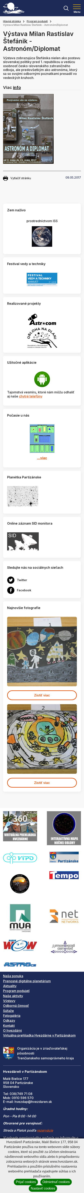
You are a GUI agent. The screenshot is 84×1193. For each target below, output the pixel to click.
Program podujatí (37, 21)
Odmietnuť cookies (56, 1182)
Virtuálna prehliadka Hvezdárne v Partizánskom (39, 1035)
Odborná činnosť (16, 1006)
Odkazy (9, 1020)
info (17, 87)
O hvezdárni (12, 1030)
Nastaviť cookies (43, 1188)
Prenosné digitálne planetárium (27, 981)
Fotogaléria (11, 1016)
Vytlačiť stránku (20, 178)
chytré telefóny (30, 396)
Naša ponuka (13, 976)
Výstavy (9, 1001)
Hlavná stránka (12, 21)
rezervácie (45, 1130)
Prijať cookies (26, 1182)
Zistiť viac (42, 695)
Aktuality (10, 986)
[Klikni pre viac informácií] (22, 496)
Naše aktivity (13, 996)
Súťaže (8, 1011)
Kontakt (9, 1026)
